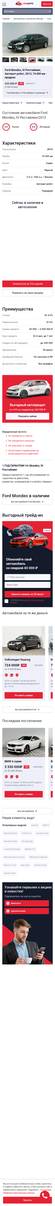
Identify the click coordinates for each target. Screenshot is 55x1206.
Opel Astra (25, 865)
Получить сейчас (27, 416)
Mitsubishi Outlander (38, 857)
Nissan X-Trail (10, 865)
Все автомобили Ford (25, 709)
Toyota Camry (10, 873)
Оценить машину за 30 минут (27, 594)
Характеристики (10, 103)
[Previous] (7, 37)
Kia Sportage (27, 841)
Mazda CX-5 (30, 849)
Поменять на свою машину (27, 292)
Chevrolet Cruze (10, 833)
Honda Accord (42, 833)
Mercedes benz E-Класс (14, 857)
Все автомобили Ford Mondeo (25, 501)
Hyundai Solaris (10, 841)
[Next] (48, 37)
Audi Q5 (34, 825)
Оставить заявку (24, 695)
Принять (27, 1200)
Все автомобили (26, 811)
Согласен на (27, 601)
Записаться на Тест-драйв (28, 283)
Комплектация (33, 103)
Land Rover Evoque (12, 849)
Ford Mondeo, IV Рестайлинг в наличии (26, 93)
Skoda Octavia (40, 865)
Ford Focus (26, 833)
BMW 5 (46, 825)
